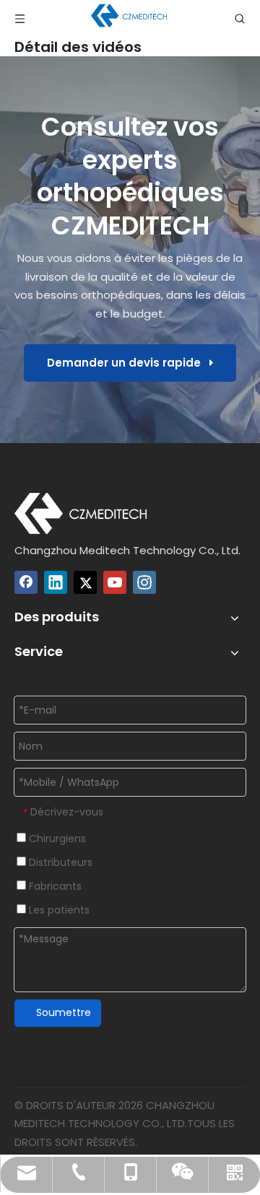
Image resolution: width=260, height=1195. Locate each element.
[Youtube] (114, 582)
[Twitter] (85, 582)
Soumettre (63, 1012)
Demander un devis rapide (128, 362)
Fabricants (54, 886)
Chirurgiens (56, 838)
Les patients (58, 910)
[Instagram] (144, 582)
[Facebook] (26, 582)
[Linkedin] (55, 582)
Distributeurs (59, 862)
